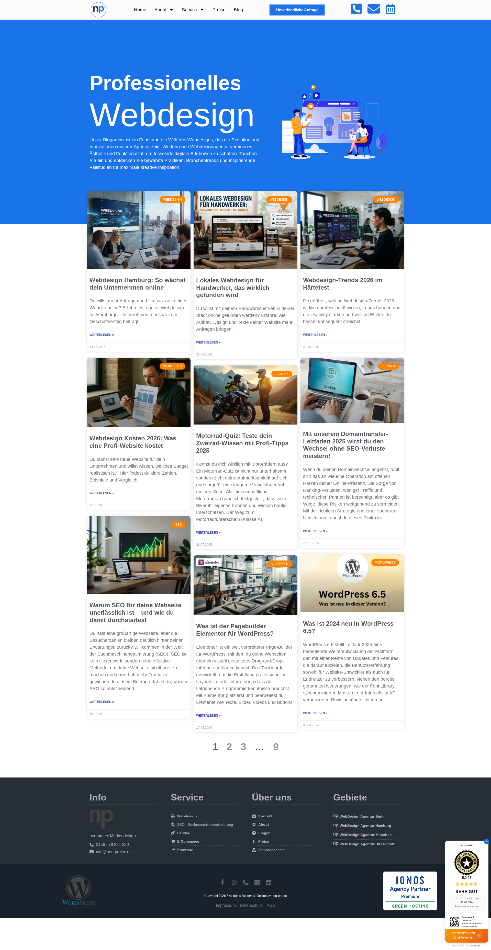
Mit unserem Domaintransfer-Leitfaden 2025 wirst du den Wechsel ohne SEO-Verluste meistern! (345, 444)
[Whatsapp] (234, 882)
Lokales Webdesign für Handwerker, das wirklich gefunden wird (233, 288)
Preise (219, 9)
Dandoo (476, 945)
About (160, 9)
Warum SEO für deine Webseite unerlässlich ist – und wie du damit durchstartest (135, 612)
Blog (238, 9)
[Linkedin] (269, 882)
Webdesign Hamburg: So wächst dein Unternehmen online (137, 284)
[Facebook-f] (223, 882)
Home (140, 9)
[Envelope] (257, 882)
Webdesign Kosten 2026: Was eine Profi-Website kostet (133, 442)
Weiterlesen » (102, 335)
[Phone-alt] (246, 882)
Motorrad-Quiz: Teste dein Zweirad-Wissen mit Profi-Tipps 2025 (242, 443)
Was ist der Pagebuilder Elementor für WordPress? (235, 630)
